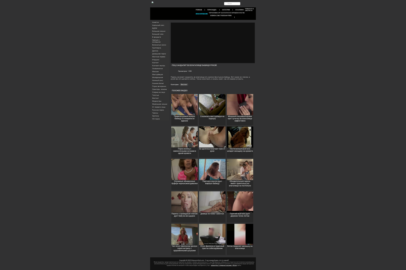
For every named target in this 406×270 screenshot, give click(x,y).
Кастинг (155, 63)
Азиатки (155, 22)
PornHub (199, 10)
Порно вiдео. (212, 10)
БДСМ (154, 28)
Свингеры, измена (159, 89)
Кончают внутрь (158, 66)
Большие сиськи (158, 31)
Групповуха (156, 48)
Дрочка (155, 51)
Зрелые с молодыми (156, 41)
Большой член (157, 34)
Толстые (155, 95)
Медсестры (156, 101)
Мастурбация (157, 74)
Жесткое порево (158, 57)
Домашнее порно (159, 54)
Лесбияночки (157, 69)
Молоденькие (157, 77)
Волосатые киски (159, 45)
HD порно (156, 119)
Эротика (155, 116)
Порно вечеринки (159, 86)
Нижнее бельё (158, 83)
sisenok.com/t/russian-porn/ (221, 15)
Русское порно (158, 110)
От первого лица (158, 107)
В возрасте (156, 37)
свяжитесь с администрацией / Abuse (224, 265)
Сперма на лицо (158, 92)
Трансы (155, 113)
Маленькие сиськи (159, 104)
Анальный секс (158, 25)
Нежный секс (157, 80)
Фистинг (155, 98)
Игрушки (155, 60)
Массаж (155, 71)
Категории (226, 10)
